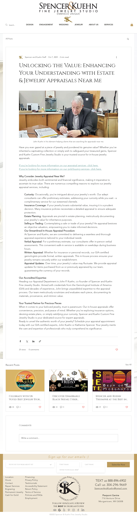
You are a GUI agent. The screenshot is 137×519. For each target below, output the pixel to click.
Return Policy (31, 489)
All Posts (9, 38)
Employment (31, 498)
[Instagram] (73, 510)
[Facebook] (78, 510)
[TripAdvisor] (54, 510)
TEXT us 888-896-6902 (111, 480)
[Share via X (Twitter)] (27, 341)
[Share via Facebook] (20, 341)
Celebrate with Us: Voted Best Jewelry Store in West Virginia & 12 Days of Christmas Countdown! (25, 398)
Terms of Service (33, 492)
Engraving (10, 489)
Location (9, 477)
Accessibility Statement (36, 486)
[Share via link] (40, 341)
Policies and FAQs (33, 495)
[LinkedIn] (83, 510)
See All (128, 364)
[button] (131, 24)
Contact (9, 483)
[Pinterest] (69, 510)
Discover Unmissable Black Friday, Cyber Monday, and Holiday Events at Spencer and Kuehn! (67, 398)
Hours (8, 480)
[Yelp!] (64, 510)
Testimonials (31, 483)
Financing (30, 477)
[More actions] (116, 57)
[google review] (59, 510)
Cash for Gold (11, 495)
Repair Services (12, 486)
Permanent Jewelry (14, 492)
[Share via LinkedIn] (33, 341)
